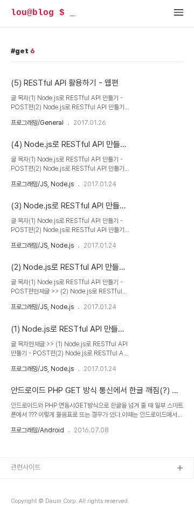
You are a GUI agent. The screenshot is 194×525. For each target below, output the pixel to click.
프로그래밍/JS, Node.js (42, 184)
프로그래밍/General (37, 123)
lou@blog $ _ (43, 13)
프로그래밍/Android (37, 430)
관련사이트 (25, 467)
